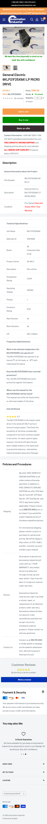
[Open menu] (4, 20)
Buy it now (23, 120)
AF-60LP (6, 90)
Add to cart (23, 111)
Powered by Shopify (10, 818)
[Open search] (31, 19)
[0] (42, 19)
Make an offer (23, 129)
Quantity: (30, 98)
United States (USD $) (12, 794)
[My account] (37, 19)
